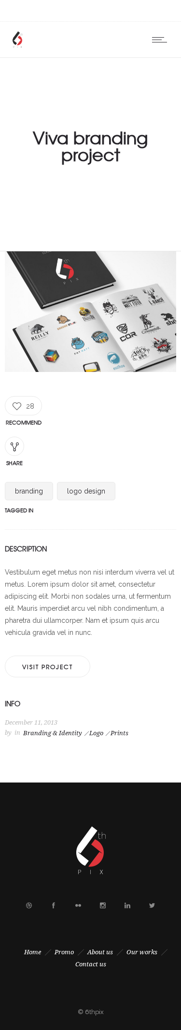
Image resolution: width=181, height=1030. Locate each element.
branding (29, 491)
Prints (119, 733)
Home (32, 952)
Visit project (47, 666)
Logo (96, 733)
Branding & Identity (52, 733)
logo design (86, 491)
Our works (141, 952)
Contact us (90, 964)
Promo (64, 952)
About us (100, 952)
